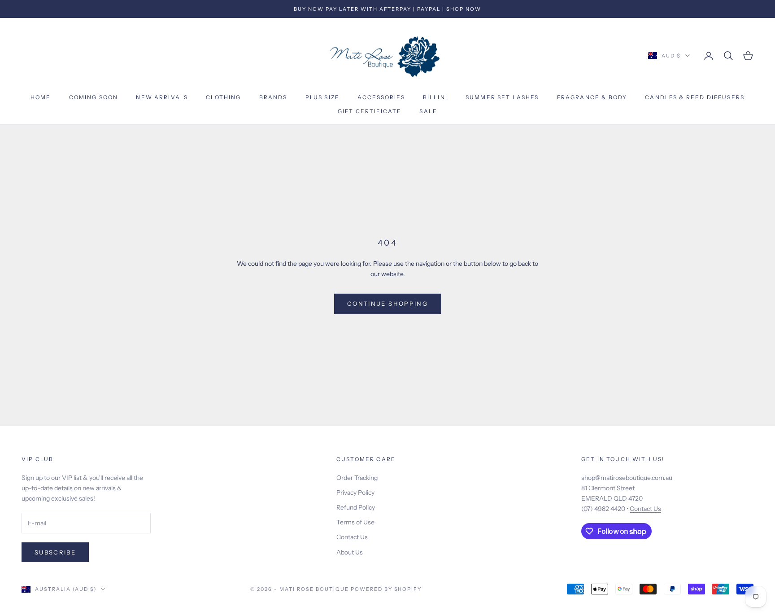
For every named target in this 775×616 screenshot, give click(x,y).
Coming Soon (93, 97)
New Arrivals (162, 97)
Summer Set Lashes (502, 97)
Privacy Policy (355, 492)
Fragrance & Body (592, 97)
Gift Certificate (370, 111)
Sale (428, 111)
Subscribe (55, 552)
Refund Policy (355, 507)
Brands (273, 97)
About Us (349, 552)
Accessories (381, 97)
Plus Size (322, 97)
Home (40, 97)
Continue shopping (387, 303)
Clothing (223, 97)
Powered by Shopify (386, 589)
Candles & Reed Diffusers (695, 97)
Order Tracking (357, 478)
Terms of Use (355, 522)
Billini (435, 97)
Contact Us (352, 537)
